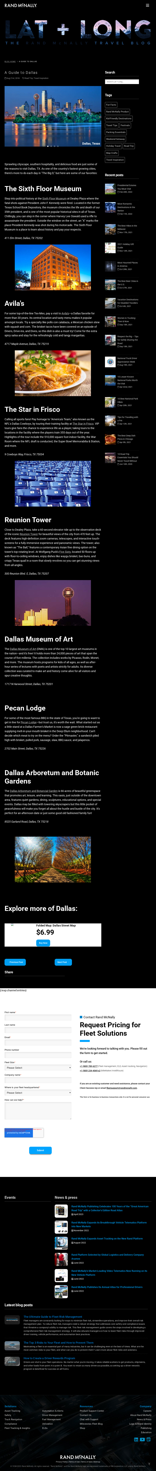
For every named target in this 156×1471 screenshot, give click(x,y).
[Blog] (149, 1439)
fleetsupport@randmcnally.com (121, 1088)
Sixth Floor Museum (54, 198)
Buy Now (43, 943)
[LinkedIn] (136, 1439)
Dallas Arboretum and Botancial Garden (34, 791)
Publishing (146, 1428)
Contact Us (86, 1415)
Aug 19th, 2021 (125, 365)
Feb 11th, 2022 (125, 214)
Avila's (65, 313)
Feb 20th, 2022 (125, 192)
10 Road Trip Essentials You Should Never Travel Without (127, 457)
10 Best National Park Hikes (127, 400)
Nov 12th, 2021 (125, 251)
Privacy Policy (61, 1462)
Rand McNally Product (117, 111)
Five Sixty (65, 551)
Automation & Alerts (52, 1411)
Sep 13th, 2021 (125, 346)
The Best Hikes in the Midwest (127, 227)
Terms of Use (74, 1462)
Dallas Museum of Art (23, 649)
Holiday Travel (113, 146)
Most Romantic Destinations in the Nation (126, 207)
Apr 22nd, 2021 (125, 387)
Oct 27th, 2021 (125, 288)
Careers (147, 1411)
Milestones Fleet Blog (91, 1423)
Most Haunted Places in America (127, 264)
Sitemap (96, 1462)
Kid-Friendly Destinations (118, 118)
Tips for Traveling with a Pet (127, 419)
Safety (8, 1415)
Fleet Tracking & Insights (17, 1428)
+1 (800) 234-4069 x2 (90, 1070)
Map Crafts (111, 153)
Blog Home (10, 62)
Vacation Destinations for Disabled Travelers (127, 301)
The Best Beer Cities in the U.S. (127, 283)
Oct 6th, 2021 (125, 306)
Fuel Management (51, 1419)
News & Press (144, 1419)
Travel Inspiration (41, 78)
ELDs (45, 1428)
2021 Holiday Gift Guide (125, 246)
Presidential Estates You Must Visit (126, 187)
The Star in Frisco (83, 423)
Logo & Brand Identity (140, 1423)
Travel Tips (111, 125)
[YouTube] (142, 1439)
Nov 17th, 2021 (125, 232)
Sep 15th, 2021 (125, 325)
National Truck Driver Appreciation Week (127, 360)
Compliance (11, 1423)
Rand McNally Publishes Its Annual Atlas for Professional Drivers (106, 1287)
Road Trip (29, 78)
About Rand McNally (140, 1415)
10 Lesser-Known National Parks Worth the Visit (127, 380)
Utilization (47, 1423)
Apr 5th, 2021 (125, 442)
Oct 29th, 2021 (125, 269)
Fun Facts (111, 104)
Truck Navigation (13, 1419)
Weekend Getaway (115, 139)
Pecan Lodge (29, 722)
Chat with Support (89, 1419)
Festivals (125, 125)
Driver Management (52, 1415)
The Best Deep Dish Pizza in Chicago (126, 437)
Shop (82, 1428)
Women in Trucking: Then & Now (126, 320)
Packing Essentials (116, 132)
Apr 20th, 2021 (125, 405)
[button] (147, 5)
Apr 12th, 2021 (125, 424)
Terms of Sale (86, 1462)
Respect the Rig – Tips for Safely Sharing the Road (127, 340)
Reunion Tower (29, 534)
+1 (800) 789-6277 (89, 1066)
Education (146, 1432)
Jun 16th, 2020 (125, 464)
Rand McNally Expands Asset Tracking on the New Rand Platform (107, 1238)
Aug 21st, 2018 (13, 78)
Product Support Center (92, 1411)
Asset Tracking (12, 1411)
